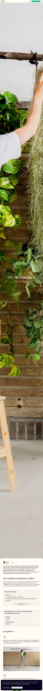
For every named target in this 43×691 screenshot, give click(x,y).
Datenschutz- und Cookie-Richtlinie (23, 684)
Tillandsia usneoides (10, 622)
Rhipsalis (7, 616)
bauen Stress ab (16, 584)
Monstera (8, 623)
